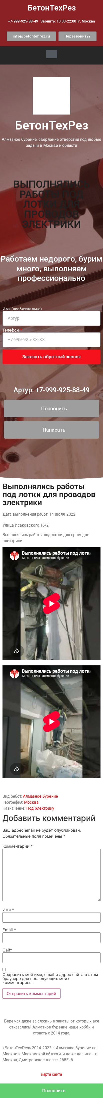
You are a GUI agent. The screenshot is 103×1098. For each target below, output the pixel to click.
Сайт (7, 950)
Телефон (11, 330)
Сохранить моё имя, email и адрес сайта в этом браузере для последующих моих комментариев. (50, 978)
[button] (31, 36)
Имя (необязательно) (22, 309)
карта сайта (51, 1074)
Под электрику (40, 808)
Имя (8, 910)
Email (9, 930)
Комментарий (17, 846)
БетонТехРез (51, 125)
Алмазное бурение (40, 796)
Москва (31, 802)
